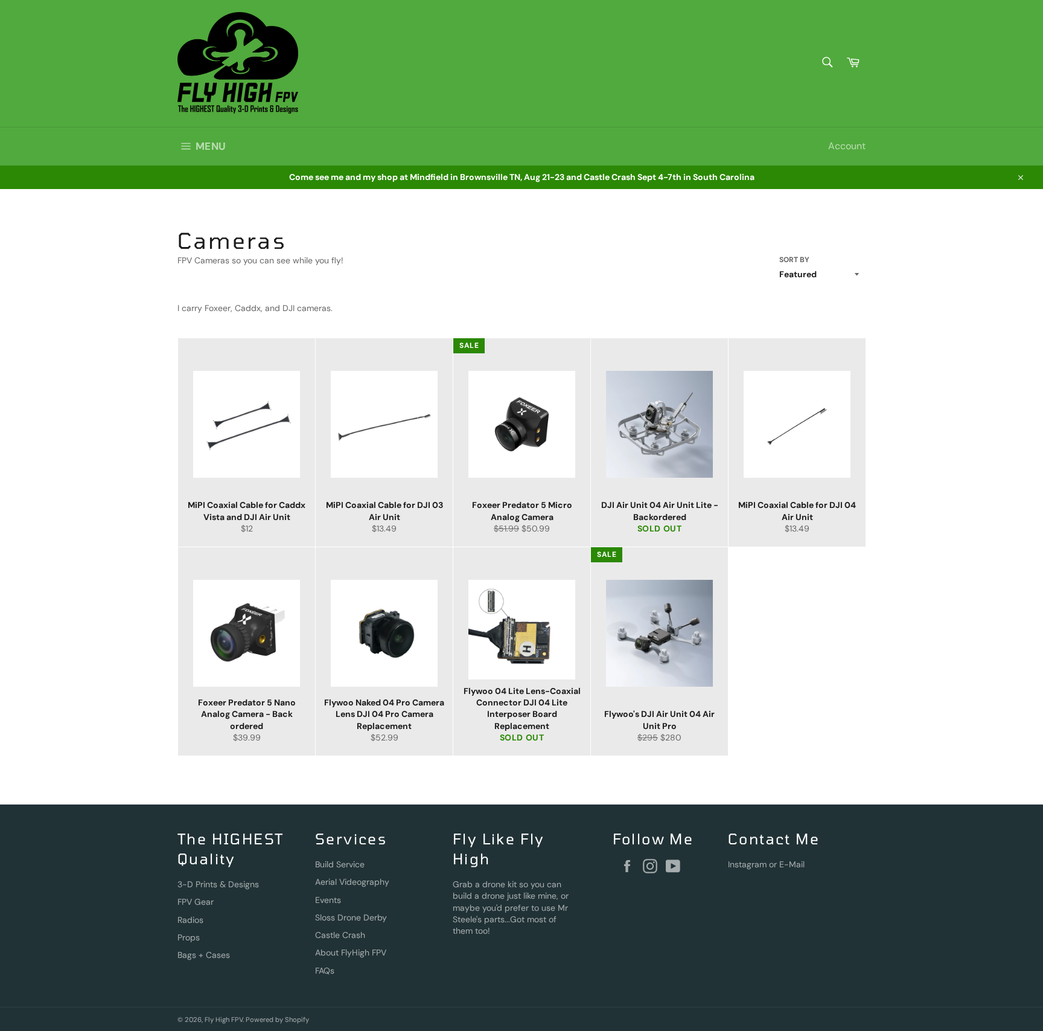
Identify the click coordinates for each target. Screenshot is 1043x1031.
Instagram (747, 864)
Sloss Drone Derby (351, 917)
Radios (190, 919)
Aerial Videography (352, 881)
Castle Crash (340, 935)
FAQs (324, 970)
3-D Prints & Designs (218, 884)
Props (188, 937)
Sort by (794, 260)
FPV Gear (195, 901)
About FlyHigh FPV (350, 952)
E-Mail (792, 864)
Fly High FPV (224, 1019)
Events (328, 899)
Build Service (340, 864)
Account (847, 146)
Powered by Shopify (277, 1019)
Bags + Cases (203, 954)
